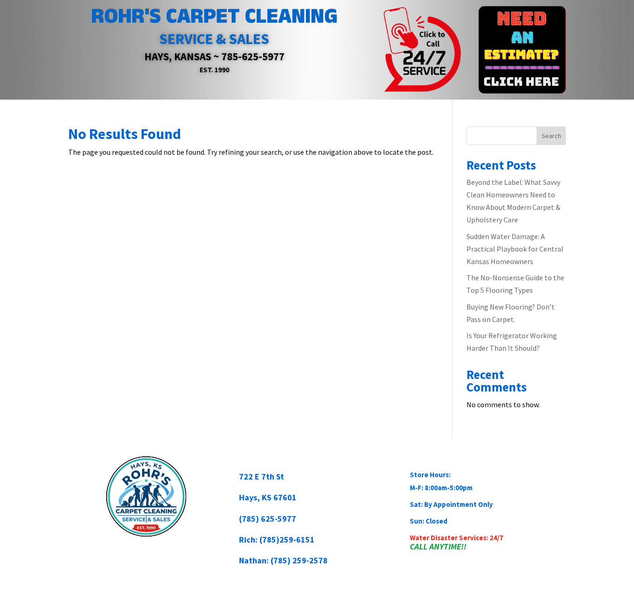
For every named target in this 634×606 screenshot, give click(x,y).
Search (551, 136)
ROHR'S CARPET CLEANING (214, 16)
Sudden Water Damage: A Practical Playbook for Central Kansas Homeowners (514, 249)
